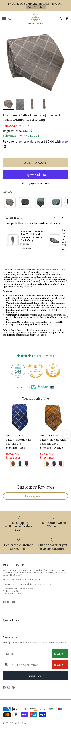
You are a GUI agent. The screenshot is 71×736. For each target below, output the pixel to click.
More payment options (35, 183)
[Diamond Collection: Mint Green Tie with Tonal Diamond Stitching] (56, 202)
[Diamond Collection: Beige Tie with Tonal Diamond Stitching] (10, 202)
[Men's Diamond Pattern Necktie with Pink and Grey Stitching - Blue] (20, 464)
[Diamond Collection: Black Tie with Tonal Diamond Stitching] (25, 202)
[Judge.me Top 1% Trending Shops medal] (53, 370)
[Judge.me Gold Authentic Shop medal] (18, 370)
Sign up (35, 675)
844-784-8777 (15, 574)
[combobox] (9, 664)
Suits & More (19, 723)
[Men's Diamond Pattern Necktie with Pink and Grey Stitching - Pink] (26, 464)
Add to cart (35, 162)
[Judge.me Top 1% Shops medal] (35, 370)
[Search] (12, 18)
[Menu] (4, 18)
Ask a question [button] (35, 496)
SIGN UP (60, 653)
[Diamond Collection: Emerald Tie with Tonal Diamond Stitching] (40, 202)
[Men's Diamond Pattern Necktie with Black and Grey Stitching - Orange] (13, 464)
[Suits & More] (35, 18)
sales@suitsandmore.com (28, 579)
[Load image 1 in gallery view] (35, 61)
